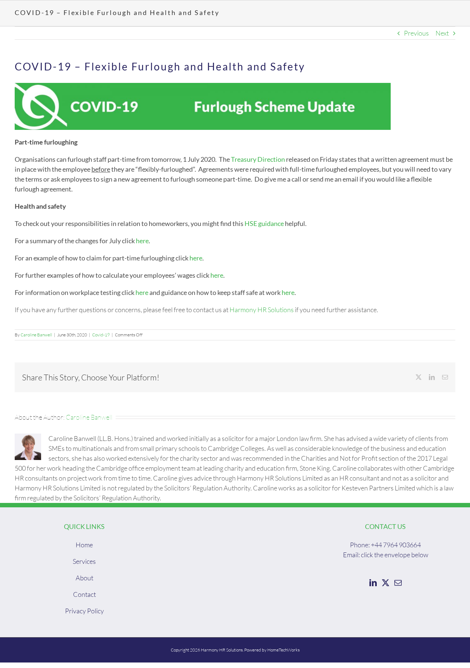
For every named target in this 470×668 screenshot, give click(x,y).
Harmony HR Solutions (261, 310)
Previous (416, 33)
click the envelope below (394, 555)
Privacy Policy (84, 611)
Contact (84, 594)
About (84, 578)
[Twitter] (385, 583)
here (142, 241)
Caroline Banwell (36, 334)
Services (84, 561)
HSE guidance (264, 223)
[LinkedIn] (373, 583)
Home (84, 545)
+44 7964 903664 (396, 545)
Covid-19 (101, 334)
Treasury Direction (258, 159)
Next (442, 33)
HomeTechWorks (283, 650)
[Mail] (398, 583)
